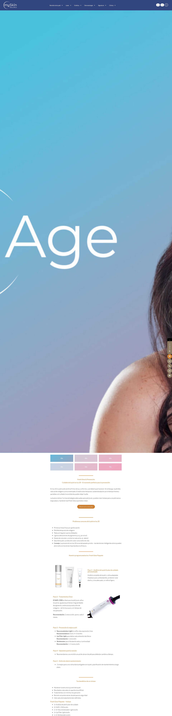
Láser (67, 5)
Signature (101, 5)
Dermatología (88, 5)
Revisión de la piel (55, 5)
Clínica (111, 5)
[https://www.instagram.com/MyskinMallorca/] (169, 370)
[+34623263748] (169, 361)
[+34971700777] (169, 366)
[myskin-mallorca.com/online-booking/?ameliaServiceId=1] (169, 356)
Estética (76, 5)
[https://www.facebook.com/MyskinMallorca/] (169, 375)
